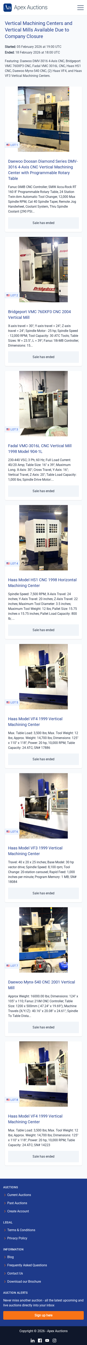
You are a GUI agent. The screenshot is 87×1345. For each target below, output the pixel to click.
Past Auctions (17, 1203)
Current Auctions (19, 1195)
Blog (10, 1257)
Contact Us (15, 1273)
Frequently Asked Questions (27, 1265)
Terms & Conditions (21, 1230)
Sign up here (43, 1315)
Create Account (18, 1211)
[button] (80, 7)
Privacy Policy (17, 1238)
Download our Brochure (24, 1281)
